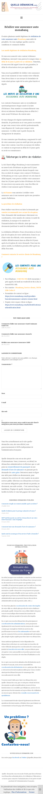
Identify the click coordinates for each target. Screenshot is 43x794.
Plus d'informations (19, 792)
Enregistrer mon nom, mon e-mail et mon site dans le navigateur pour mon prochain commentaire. (20, 423)
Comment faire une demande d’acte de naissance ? (19, 527)
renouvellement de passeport (19, 467)
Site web (4, 411)
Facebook (15, 757)
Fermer (31, 792)
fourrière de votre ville (16, 649)
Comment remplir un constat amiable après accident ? (20, 504)
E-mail (4, 402)
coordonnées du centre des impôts (28, 606)
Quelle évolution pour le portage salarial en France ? (19, 511)
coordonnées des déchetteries (12, 667)
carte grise (15, 472)
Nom (3, 393)
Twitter (24, 757)
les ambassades (23, 631)
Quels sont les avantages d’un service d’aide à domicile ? (20, 534)
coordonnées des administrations (13, 624)
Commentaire (7, 364)
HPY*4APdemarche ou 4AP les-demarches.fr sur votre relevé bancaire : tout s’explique (19, 519)
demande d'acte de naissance (13, 470)
